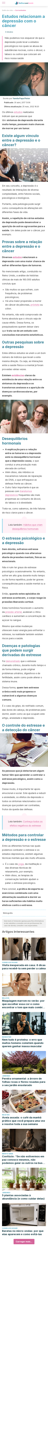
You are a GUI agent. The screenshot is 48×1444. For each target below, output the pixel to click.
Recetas (5, 1115)
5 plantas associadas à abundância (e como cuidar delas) (23, 1197)
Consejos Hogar (9, 962)
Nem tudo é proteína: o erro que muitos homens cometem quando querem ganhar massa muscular (23, 1043)
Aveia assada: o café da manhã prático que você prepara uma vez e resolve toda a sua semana (23, 1121)
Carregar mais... (24, 1241)
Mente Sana (7, 1154)
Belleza (5, 998)
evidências (18, 375)
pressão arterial (13, 612)
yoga (21, 864)
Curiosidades (20, 10)
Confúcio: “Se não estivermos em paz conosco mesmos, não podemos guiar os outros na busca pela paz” (24, 1160)
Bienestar (6, 1037)
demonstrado (13, 661)
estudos (18, 112)
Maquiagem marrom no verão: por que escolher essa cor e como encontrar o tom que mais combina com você (23, 1004)
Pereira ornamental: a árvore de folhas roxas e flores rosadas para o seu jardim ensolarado (23, 1082)
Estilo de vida (7, 10)
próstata (35, 304)
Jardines (6, 1076)
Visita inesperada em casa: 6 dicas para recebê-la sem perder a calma (24, 967)
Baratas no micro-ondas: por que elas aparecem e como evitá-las (23, 1232)
